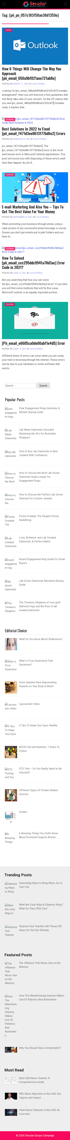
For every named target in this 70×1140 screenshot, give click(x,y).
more (8, 30)
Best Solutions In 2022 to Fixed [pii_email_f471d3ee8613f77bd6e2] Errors (33, 131)
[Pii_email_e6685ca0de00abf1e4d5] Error (33, 343)
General (10, 119)
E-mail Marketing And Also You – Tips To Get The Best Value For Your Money (32, 209)
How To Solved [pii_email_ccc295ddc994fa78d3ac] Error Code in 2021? (33, 262)
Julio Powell (38, 84)
